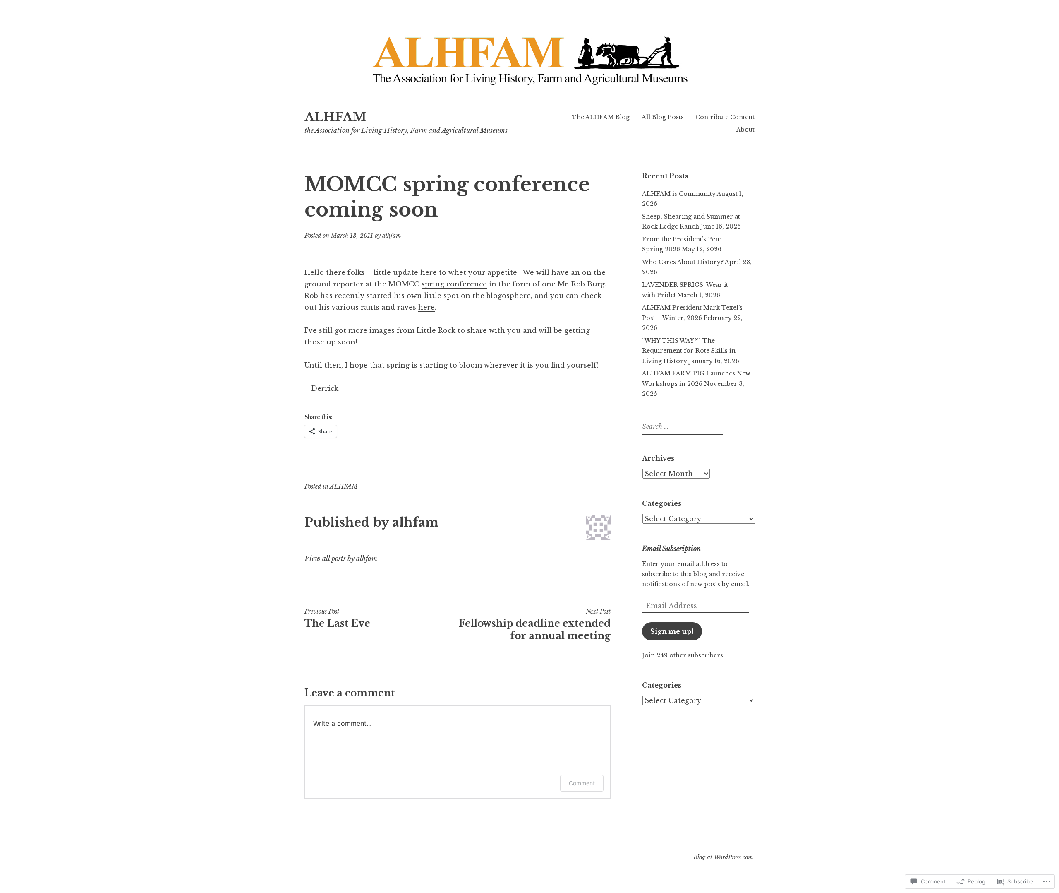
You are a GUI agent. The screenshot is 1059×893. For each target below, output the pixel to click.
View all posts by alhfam (340, 558)
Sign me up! (672, 631)
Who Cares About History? (683, 262)
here (426, 307)
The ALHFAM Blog (601, 117)
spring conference (454, 284)
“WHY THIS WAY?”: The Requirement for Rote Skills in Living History (689, 351)
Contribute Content (725, 117)
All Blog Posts (663, 117)
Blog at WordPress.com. (724, 857)
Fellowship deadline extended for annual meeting (535, 625)
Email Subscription (671, 548)
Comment (582, 783)
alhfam (391, 235)
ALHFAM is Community (679, 193)
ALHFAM (335, 117)
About (745, 129)
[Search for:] (681, 427)
